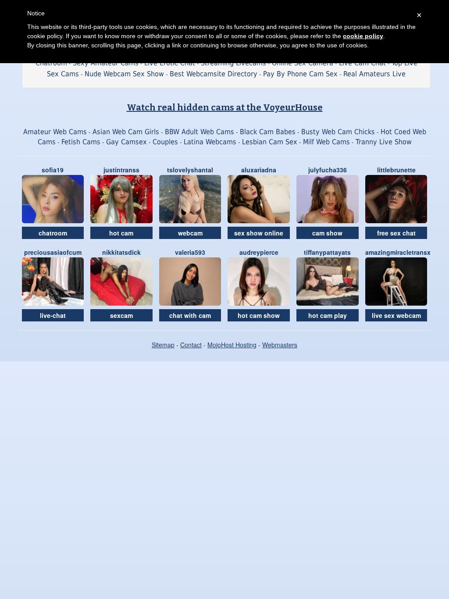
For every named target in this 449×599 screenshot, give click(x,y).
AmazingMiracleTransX (398, 252)
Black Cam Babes (268, 132)
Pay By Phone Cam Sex (300, 74)
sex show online (258, 232)
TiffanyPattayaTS (327, 252)
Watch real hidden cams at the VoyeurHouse (225, 107)
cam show (327, 232)
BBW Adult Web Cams (199, 132)
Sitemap (163, 344)
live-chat (53, 315)
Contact (191, 344)
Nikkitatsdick (121, 252)
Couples (165, 142)
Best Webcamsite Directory (213, 74)
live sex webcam (396, 315)
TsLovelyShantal (190, 169)
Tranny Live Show (384, 142)
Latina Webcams (210, 142)
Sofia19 (53, 169)
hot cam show (259, 315)
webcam (190, 232)
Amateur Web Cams (55, 132)
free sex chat (396, 232)
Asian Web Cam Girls (126, 132)
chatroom (53, 232)
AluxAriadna (258, 169)
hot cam (121, 232)
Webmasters (279, 344)
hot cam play (327, 315)
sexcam (121, 315)
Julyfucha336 (327, 169)
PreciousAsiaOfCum (53, 252)
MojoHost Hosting (232, 344)
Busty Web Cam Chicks (338, 132)
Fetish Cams (80, 142)
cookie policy (363, 35)
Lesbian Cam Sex (269, 142)
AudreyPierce (258, 252)
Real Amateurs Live (374, 74)
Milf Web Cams (326, 142)
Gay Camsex (126, 142)
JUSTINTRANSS (121, 169)
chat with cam (190, 315)
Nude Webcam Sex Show (124, 74)
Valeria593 (190, 252)
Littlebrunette (396, 169)
